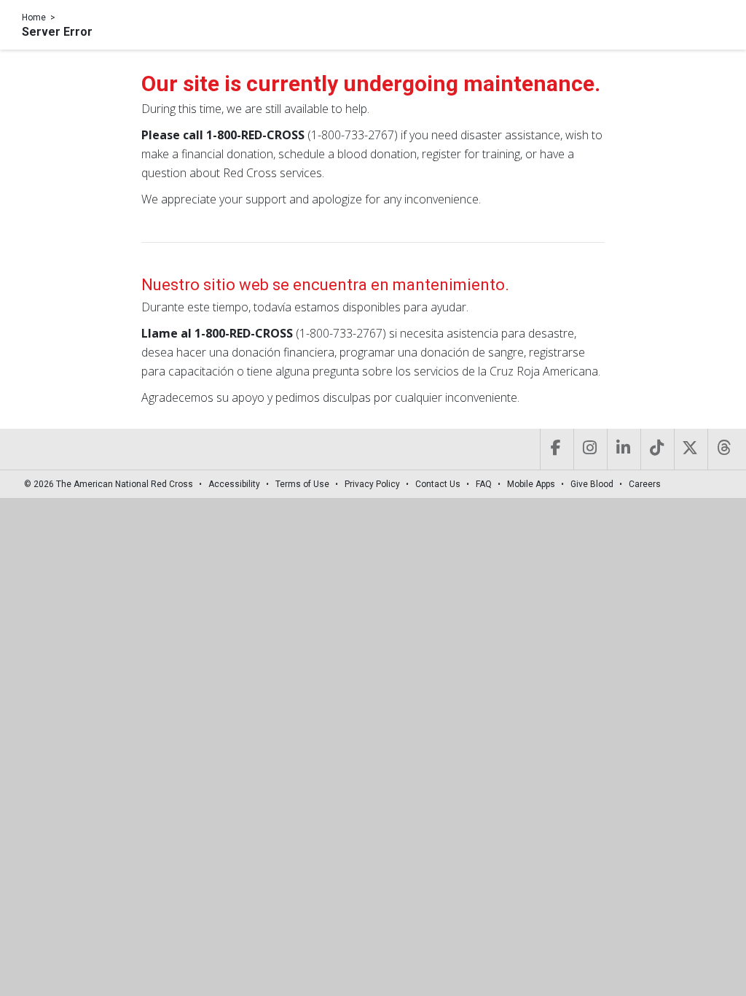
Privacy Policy (372, 484)
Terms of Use (302, 484)
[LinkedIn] (622, 449)
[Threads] (723, 449)
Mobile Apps (531, 484)
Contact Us (437, 484)
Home (34, 17)
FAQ (484, 484)
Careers (645, 484)
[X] (689, 449)
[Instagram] (589, 449)
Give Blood (591, 484)
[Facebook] (555, 449)
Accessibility (234, 484)
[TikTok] (656, 449)
